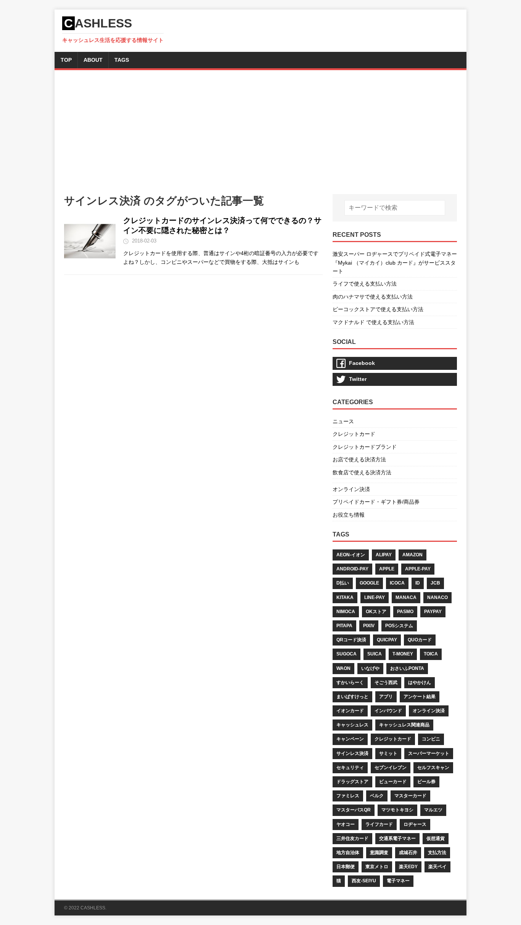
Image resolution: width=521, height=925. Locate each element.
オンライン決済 (351, 489)
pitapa (344, 625)
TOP (66, 60)
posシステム (399, 625)
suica (374, 654)
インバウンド (388, 710)
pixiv (369, 625)
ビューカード (393, 781)
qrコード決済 (351, 639)
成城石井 (408, 852)
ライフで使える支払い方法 (365, 284)
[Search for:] (395, 207)
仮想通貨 (435, 838)
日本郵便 (345, 866)
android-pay (352, 569)
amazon (412, 554)
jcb (435, 583)
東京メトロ (376, 866)
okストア (376, 611)
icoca (397, 583)
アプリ (386, 696)
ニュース (343, 421)
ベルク (377, 795)
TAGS (121, 60)
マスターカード (410, 795)
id (417, 583)
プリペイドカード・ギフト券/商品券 (376, 502)
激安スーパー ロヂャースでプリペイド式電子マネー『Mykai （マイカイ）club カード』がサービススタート (395, 262)
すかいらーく (350, 682)
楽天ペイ (437, 866)
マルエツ (433, 810)
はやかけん (419, 682)
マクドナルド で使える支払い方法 (373, 322)
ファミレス (347, 795)
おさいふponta (407, 668)
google (369, 583)
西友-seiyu (364, 880)
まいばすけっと (352, 696)
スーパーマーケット (428, 753)
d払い (342, 583)
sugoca (346, 654)
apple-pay (418, 569)
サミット (388, 753)
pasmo (405, 611)
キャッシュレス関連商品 (404, 724)
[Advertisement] (260, 137)
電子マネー (398, 880)
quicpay (387, 639)
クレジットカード (354, 434)
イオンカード (350, 710)
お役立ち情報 (349, 515)
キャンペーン (350, 739)
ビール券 (426, 781)
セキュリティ (350, 767)
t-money (402, 654)
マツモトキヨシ (397, 810)
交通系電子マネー (397, 838)
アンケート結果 (420, 696)
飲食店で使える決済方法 (362, 472)
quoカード (420, 639)
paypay (433, 611)
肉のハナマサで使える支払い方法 (373, 297)
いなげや (370, 668)
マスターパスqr (353, 810)
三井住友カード (352, 838)
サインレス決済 (352, 753)
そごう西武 (386, 682)
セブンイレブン (391, 767)
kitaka (345, 597)
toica (431, 654)
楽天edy (408, 866)
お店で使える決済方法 (359, 459)
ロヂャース (415, 824)
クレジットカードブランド (365, 447)
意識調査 (379, 852)
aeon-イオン (350, 554)
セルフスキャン (433, 767)
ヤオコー (345, 824)
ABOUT (93, 60)
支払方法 (437, 852)
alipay (384, 554)
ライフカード (379, 824)
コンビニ (431, 739)
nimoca (345, 611)
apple (386, 569)
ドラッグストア (352, 781)
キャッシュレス (352, 724)
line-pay (374, 597)
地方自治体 (347, 852)
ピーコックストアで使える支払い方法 (378, 309)
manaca (406, 597)
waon (343, 668)
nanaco (437, 597)
